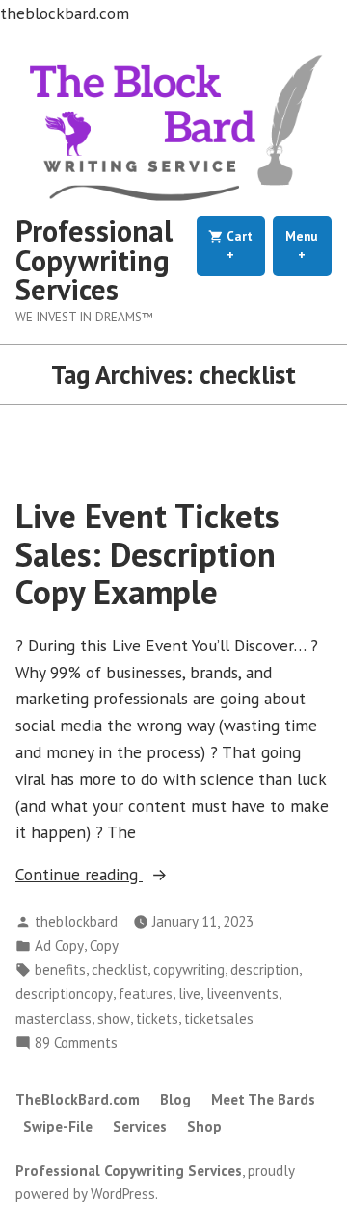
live (189, 993)
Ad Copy (59, 945)
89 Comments (76, 1043)
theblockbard (76, 921)
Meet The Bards (263, 1099)
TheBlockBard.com (77, 1099)
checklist (119, 969)
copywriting (189, 969)
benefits (60, 969)
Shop (204, 1126)
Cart (244, 246)
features (146, 993)
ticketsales (219, 1018)
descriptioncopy (64, 993)
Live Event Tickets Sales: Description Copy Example (147, 554)
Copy (104, 945)
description (264, 969)
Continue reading (119, 875)
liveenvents (242, 993)
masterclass (53, 1018)
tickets (157, 1018)
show (113, 1018)
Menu (308, 246)
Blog (175, 1099)
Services (140, 1126)
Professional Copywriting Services (94, 260)
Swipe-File (58, 1126)
